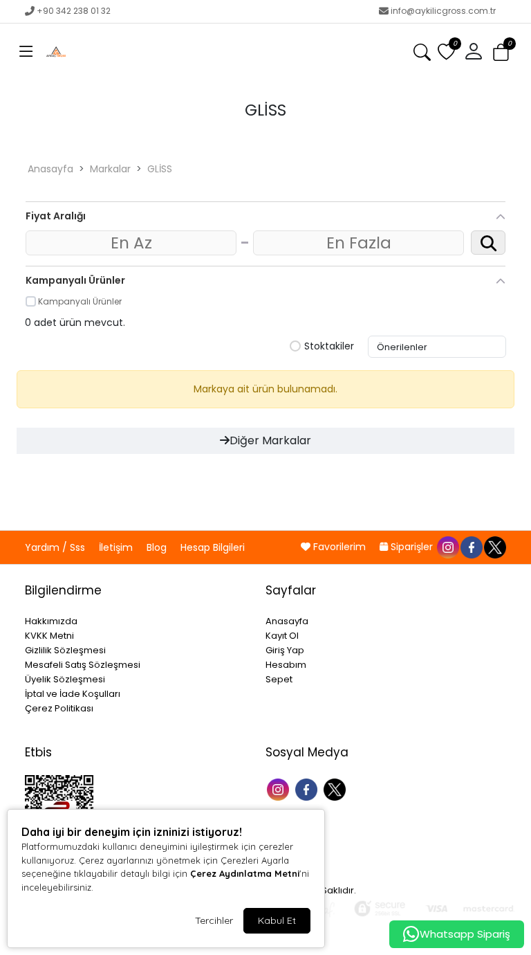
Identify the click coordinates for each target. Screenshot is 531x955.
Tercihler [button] (214, 920)
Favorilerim (339, 547)
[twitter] (494, 547)
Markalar (110, 169)
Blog (158, 547)
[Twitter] (336, 788)
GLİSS (159, 169)
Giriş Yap (285, 650)
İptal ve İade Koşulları (72, 693)
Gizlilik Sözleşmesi (65, 650)
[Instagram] (280, 788)
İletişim (117, 547)
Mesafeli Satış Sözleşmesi (82, 664)
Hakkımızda (51, 621)
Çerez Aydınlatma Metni (244, 873)
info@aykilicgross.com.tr (443, 11)
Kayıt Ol (282, 635)
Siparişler (412, 547)
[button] (26, 51)
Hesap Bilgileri (212, 547)
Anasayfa (50, 169)
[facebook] (471, 547)
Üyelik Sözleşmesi (65, 679)
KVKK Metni (49, 635)
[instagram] (447, 547)
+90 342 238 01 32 (74, 11)
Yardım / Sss (56, 547)
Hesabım (286, 664)
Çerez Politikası (59, 708)
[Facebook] (308, 788)
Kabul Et (277, 920)
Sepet (279, 679)
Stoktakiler (329, 346)
